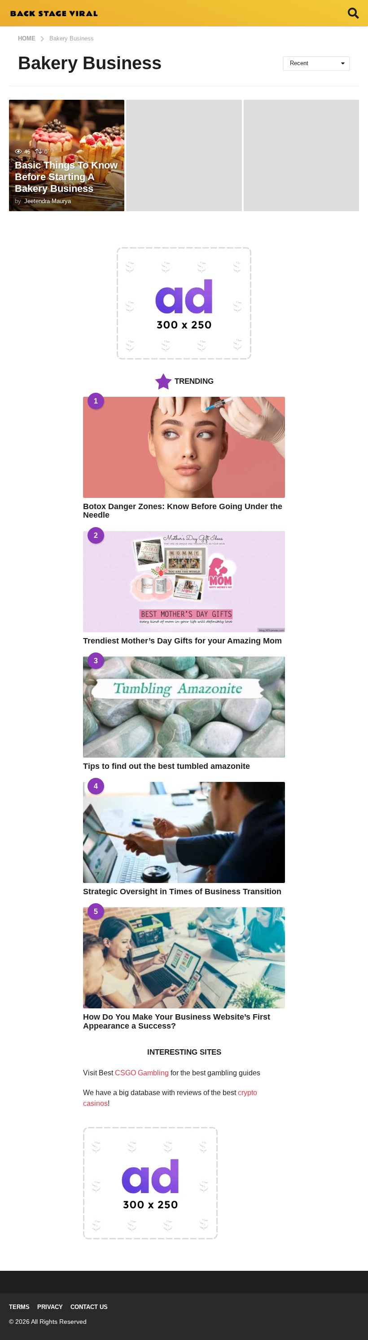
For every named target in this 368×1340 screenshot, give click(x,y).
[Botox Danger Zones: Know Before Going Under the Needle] (184, 447)
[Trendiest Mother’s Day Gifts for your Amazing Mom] (184, 581)
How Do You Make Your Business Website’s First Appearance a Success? (176, 1021)
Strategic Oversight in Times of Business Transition (182, 891)
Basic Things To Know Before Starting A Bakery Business (66, 177)
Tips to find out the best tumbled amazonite (166, 766)
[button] (353, 13)
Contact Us (89, 1307)
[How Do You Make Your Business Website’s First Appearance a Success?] (184, 957)
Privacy (50, 1307)
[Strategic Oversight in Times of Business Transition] (184, 832)
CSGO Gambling (142, 1073)
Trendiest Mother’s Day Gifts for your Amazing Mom (182, 640)
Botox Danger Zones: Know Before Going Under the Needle (182, 510)
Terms (19, 1307)
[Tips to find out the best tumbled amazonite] (184, 707)
